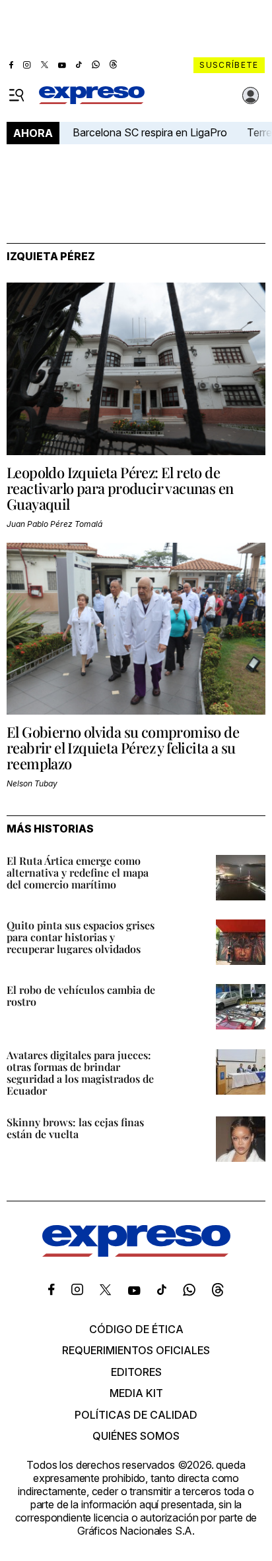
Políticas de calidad (136, 1415)
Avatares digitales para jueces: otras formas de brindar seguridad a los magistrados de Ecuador (80, 1072)
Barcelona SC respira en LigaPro (150, 132)
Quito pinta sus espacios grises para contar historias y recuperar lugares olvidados (80, 937)
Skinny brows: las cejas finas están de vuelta (75, 1128)
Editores (136, 1372)
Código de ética (136, 1329)
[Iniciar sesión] (251, 95)
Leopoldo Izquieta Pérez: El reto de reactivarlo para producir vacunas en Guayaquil (120, 488)
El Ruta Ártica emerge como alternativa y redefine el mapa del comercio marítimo (78, 872)
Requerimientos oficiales (136, 1350)
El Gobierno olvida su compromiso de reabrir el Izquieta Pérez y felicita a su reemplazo (123, 747)
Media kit (136, 1393)
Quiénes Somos (136, 1436)
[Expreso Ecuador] (136, 1252)
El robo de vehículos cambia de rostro (81, 995)
